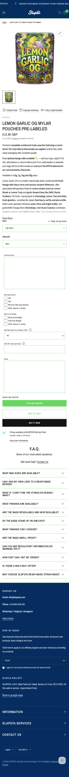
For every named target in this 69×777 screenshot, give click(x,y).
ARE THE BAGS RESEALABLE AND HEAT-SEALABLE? (30, 512)
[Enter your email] (63, 660)
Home (4, 22)
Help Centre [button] (7, 618)
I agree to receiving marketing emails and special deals (28, 667)
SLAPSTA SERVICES (16, 723)
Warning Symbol (10, 295)
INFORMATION (12, 712)
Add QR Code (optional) (12, 344)
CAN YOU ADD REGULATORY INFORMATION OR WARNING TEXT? (27, 547)
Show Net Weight (10, 314)
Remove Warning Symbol (18, 304)
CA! (9, 298)
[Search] (59, 12)
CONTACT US (11, 734)
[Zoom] (60, 33)
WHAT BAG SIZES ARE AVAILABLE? (21, 473)
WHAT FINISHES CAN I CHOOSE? (19, 529)
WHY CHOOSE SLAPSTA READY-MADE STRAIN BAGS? (31, 574)
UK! (9, 301)
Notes (6, 359)
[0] (64, 12)
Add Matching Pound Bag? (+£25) (16, 330)
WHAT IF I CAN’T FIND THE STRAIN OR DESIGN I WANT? (27, 494)
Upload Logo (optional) (10, 397)
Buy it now (34, 422)
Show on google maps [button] (12, 695)
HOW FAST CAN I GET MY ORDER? (20, 557)
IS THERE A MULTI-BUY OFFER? (19, 566)
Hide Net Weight (15, 320)
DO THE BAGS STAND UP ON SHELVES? (23, 520)
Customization (9, 255)
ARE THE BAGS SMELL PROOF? (19, 538)
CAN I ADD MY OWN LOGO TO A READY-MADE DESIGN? (26, 483)
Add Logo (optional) (34, 403)
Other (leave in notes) (17, 308)
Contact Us (42, 462)
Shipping (15, 138)
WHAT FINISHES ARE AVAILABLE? (20, 503)
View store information (19, 440)
